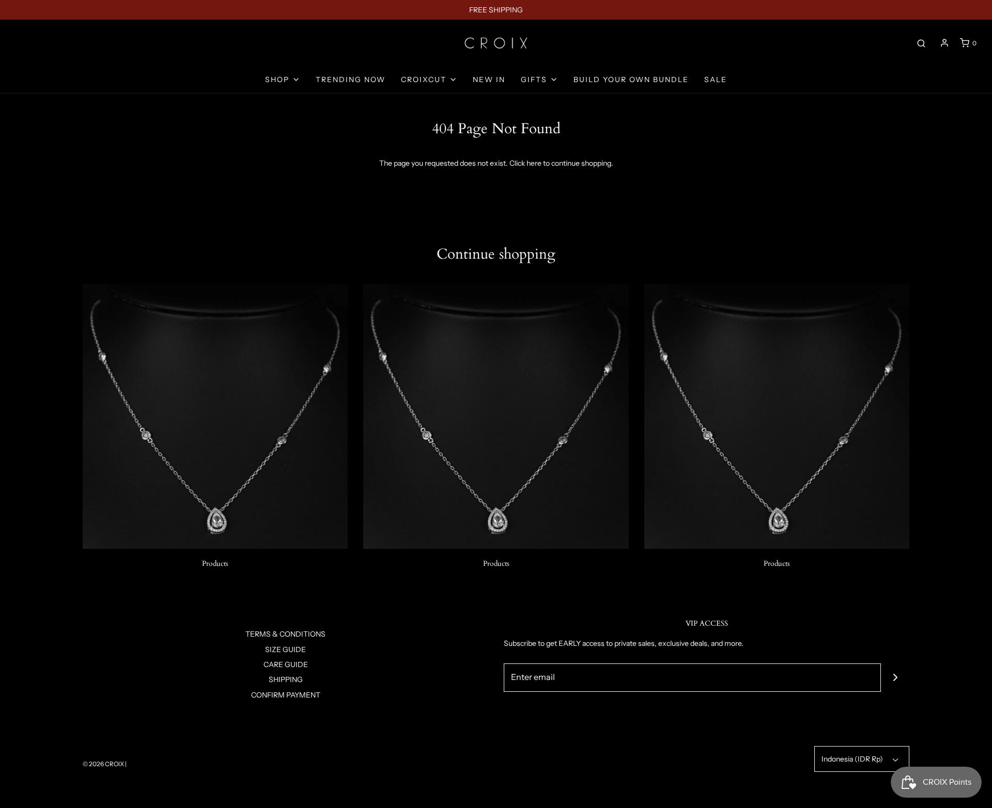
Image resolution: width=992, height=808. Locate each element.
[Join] (895, 677)
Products (215, 563)
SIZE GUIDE (285, 649)
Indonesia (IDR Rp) (853, 759)
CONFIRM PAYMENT (285, 695)
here (533, 163)
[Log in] (944, 42)
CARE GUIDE (286, 664)
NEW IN (489, 79)
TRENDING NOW (350, 79)
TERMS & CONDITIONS (285, 634)
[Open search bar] (921, 43)
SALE (715, 79)
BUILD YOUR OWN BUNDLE (631, 79)
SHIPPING (286, 679)
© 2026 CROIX (103, 764)
